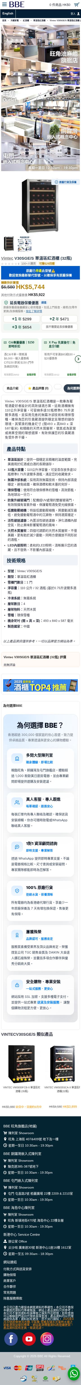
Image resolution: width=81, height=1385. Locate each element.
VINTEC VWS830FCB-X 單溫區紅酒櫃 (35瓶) (21, 1089)
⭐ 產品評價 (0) (38, 388)
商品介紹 (12, 388)
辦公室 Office (17, 1241)
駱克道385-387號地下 (23, 1166)
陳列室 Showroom (21, 1133)
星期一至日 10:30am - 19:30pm (30, 1145)
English (7, 13)
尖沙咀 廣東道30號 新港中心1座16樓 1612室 (39, 1247)
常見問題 (9, 1292)
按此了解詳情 (34, 311)
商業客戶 (9, 1280)
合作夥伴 (9, 1286)
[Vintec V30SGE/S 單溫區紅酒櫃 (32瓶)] (40, 206)
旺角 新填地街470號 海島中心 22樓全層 (36, 1220)
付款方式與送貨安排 (17, 1269)
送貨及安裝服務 (48, 1002)
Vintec (7, 258)
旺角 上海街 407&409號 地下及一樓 (33, 1139)
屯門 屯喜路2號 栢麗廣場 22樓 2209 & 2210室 (40, 1193)
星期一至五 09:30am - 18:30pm (30, 1254)
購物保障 (9, 1275)
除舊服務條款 (12, 1298)
